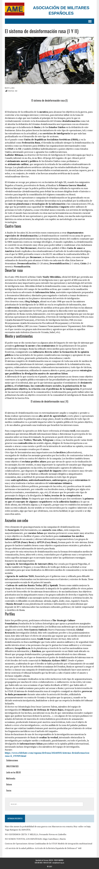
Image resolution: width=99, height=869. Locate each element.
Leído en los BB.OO (13, 772)
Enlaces (9, 784)
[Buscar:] (46, 804)
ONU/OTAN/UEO (12, 766)
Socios (8, 790)
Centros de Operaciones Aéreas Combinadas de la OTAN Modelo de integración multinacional (48, 843)
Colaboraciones (12, 760)
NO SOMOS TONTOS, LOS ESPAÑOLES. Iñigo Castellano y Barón (35, 838)
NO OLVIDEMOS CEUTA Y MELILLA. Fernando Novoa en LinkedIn (35, 834)
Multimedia (10, 778)
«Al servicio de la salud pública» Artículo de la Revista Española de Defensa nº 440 (43, 848)
